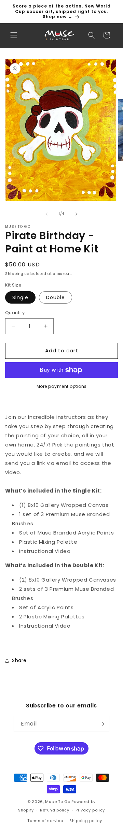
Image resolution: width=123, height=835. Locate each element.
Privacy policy (90, 810)
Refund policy (54, 810)
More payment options (62, 386)
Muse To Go (57, 801)
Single (20, 297)
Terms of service (45, 820)
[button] (13, 35)
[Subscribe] (101, 724)
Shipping (14, 273)
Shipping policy (85, 820)
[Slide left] (46, 213)
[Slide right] (76, 213)
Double (55, 297)
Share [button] (19, 660)
